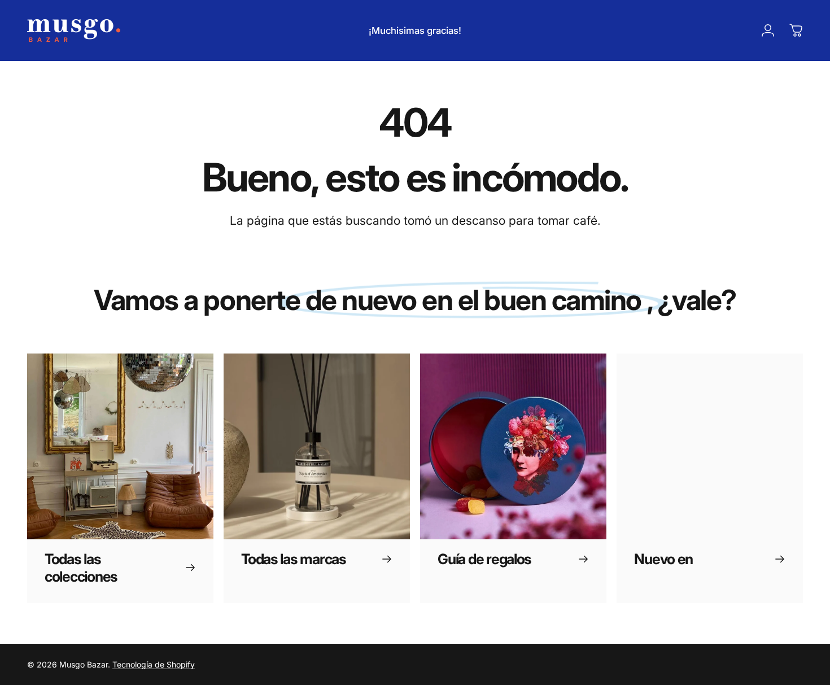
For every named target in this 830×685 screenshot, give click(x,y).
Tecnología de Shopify (153, 664)
